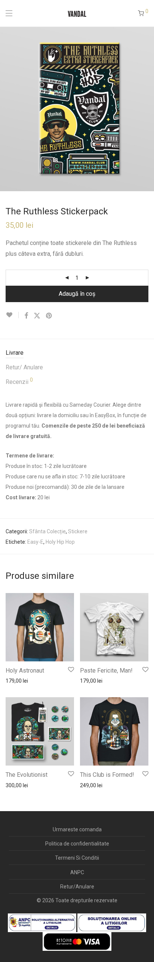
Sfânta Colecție (47, 531)
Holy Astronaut (25, 670)
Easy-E (35, 542)
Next (147, 109)
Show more (15, 680)
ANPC (77, 872)
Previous (7, 109)
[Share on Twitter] (37, 316)
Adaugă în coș (77, 293)
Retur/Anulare (77, 887)
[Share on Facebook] (26, 316)
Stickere (77, 531)
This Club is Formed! (107, 774)
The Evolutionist (26, 774)
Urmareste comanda (77, 829)
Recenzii (19, 381)
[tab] (77, 353)
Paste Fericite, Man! (106, 670)
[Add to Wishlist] (12, 315)
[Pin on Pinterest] (49, 316)
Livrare (15, 352)
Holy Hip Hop (60, 542)
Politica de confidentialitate (77, 844)
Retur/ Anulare (24, 367)
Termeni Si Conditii (77, 858)
